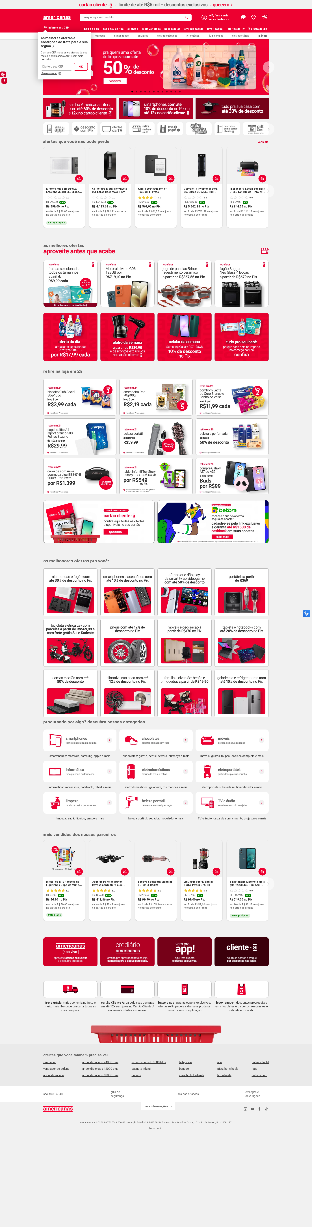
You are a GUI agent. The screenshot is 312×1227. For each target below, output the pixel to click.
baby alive (185, 1062)
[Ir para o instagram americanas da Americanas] (245, 1109)
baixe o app (91, 28)
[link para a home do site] (57, 17)
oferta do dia (259, 28)
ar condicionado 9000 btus (149, 1062)
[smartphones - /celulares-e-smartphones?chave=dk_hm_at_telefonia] (79, 740)
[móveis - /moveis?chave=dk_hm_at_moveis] (232, 740)
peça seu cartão (113, 28)
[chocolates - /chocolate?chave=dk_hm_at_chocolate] (155, 740)
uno (219, 1062)
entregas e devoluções (252, 1094)
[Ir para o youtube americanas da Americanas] (252, 1109)
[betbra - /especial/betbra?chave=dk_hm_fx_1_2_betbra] (213, 521)
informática (193, 35)
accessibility (4, 81)
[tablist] (156, 91)
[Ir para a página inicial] (58, 1109)
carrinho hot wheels (191, 1075)
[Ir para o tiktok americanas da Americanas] (266, 1109)
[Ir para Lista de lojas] (243, 17)
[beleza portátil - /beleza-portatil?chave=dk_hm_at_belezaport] (155, 803)
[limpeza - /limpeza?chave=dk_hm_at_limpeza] (79, 803)
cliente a (132, 28)
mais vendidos (151, 28)
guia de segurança (117, 1094)
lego (254, 1068)
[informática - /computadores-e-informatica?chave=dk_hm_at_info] (79, 771)
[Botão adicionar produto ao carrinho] (124, 178)
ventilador (49, 1062)
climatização (121, 35)
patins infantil (260, 1062)
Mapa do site (156, 1128)
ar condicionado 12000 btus (100, 1068)
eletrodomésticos (167, 35)
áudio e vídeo (216, 35)
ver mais (263, 141)
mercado (100, 35)
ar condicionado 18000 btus (100, 1075)
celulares (143, 35)
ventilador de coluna (56, 1068)
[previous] (42, 191)
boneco (184, 1068)
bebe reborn (259, 1075)
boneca (136, 1075)
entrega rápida (193, 28)
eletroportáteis (240, 35)
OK (81, 66)
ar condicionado (53, 1075)
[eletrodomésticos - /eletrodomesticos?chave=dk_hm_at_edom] (155, 771)
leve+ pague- (215, 28)
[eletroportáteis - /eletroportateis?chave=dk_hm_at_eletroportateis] (232, 771)
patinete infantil (141, 1068)
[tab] (132, 91)
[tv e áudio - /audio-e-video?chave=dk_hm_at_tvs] (232, 803)
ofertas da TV (236, 28)
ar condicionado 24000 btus (100, 1062)
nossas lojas (172, 28)
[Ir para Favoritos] (253, 17)
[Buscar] (187, 17)
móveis (262, 35)
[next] (267, 191)
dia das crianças (188, 1094)
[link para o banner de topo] (156, 8)
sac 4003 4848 (53, 1094)
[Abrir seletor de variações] (78, 178)
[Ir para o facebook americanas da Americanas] (259, 1109)
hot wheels (224, 1075)
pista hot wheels (228, 1068)
